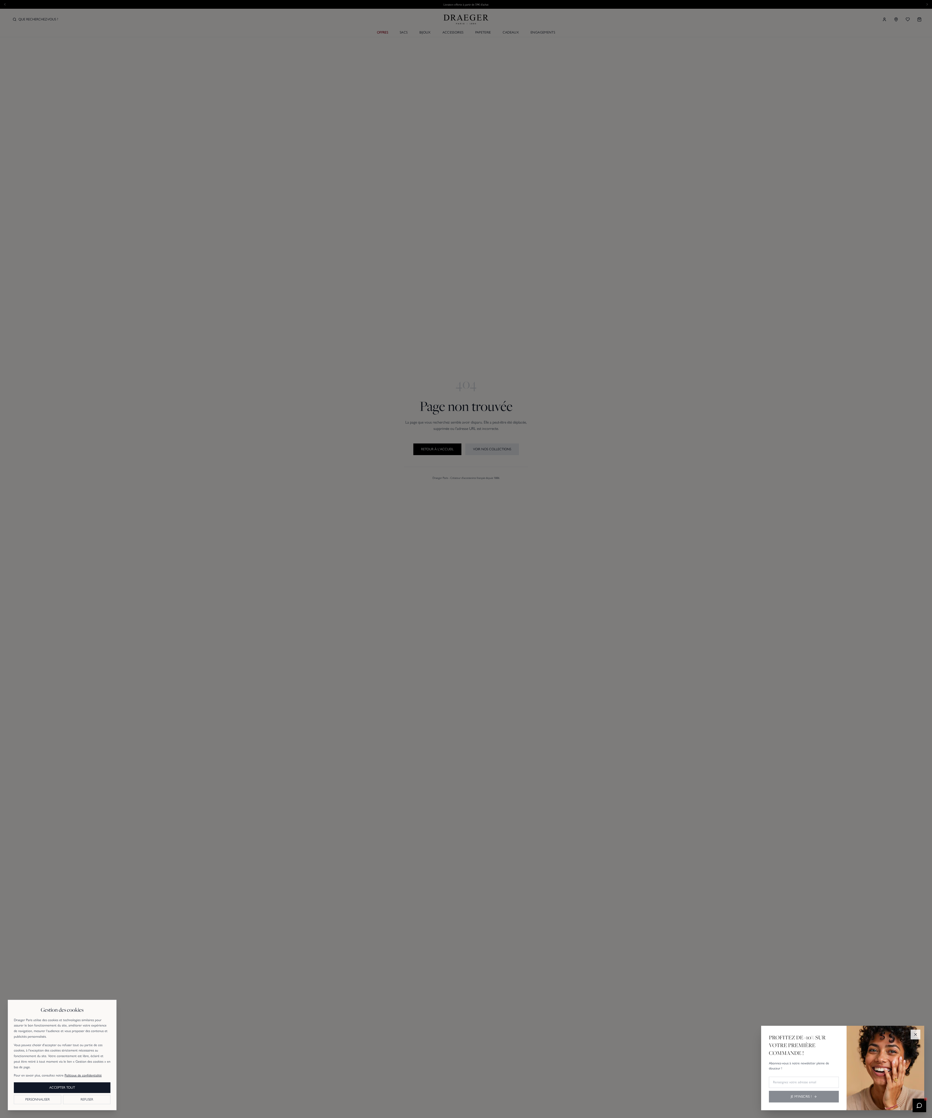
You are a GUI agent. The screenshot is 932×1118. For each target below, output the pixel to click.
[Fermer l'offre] (915, 1034)
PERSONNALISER (37, 1099)
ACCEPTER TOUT (62, 1087)
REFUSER (87, 1099)
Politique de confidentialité (83, 1075)
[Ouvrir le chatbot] (919, 1105)
